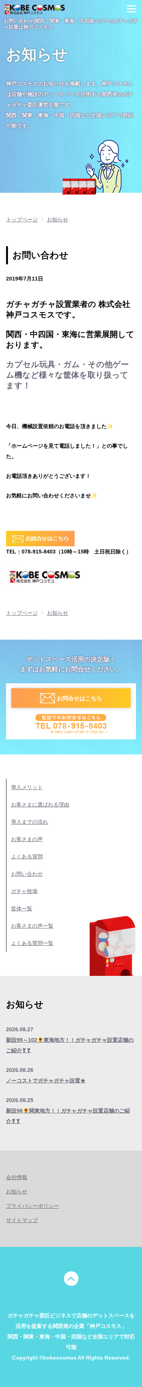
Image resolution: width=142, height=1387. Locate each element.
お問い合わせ (27, 873)
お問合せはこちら (79, 698)
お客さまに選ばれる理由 (40, 804)
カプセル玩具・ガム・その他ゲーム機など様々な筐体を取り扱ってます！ (67, 375)
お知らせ (16, 1191)
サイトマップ (22, 1220)
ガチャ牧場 (24, 891)
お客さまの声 (27, 839)
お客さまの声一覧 (32, 925)
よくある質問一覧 (32, 943)
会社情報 (16, 1177)
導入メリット (27, 787)
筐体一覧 (21, 908)
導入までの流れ (29, 822)
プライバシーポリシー (32, 1206)
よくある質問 (27, 856)
